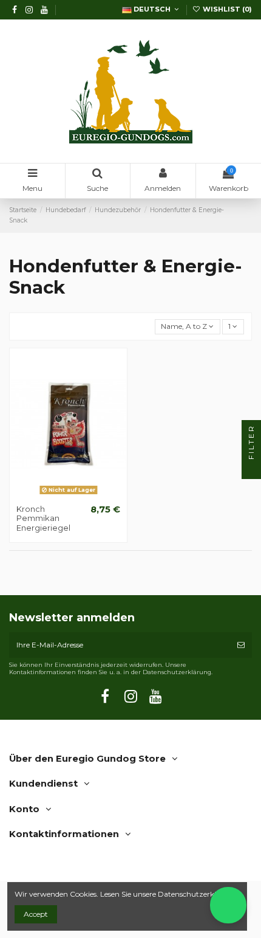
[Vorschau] (82, 495)
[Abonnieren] (241, 645)
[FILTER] (251, 469)
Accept (36, 914)
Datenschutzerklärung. (199, 893)
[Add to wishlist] (54, 495)
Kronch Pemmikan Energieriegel (43, 518)
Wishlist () (226, 9)
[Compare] (68, 495)
